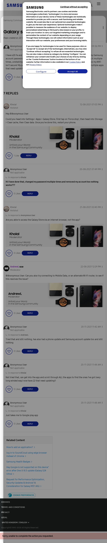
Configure (41, 72)
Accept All (72, 72)
